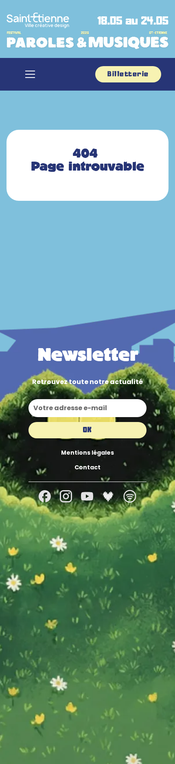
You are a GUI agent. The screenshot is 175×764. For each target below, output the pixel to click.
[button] (30, 74)
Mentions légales (87, 453)
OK (87, 430)
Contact (87, 467)
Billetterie (128, 74)
